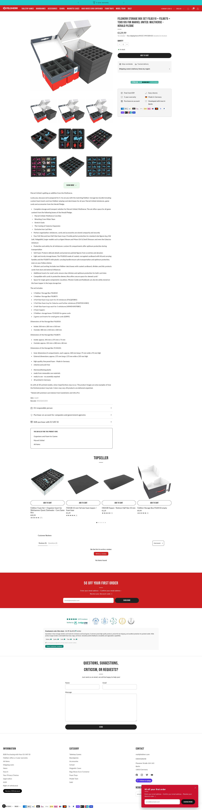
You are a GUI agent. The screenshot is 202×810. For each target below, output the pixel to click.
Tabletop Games (27, 8)
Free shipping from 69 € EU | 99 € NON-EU (140, 36)
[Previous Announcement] (78, 2)
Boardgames (41, 8)
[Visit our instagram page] (141, 774)
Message (68, 692)
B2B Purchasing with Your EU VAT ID (16, 754)
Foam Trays (109, 8)
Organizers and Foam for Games (45, 436)
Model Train (121, 8)
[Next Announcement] (123, 2)
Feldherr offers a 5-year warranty (15, 758)
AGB (5, 782)
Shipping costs (8, 765)
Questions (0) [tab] (52, 543)
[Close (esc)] (195, 788)
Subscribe (188, 802)
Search (5, 772)
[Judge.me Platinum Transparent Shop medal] (113, 621)
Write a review (101, 554)
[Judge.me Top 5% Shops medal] (131, 621)
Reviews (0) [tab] (43, 543)
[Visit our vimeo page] (146, 774)
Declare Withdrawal (12, 791)
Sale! (130, 8)
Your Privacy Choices (11, 775)
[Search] (188, 9)
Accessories (52, 8)
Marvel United (39, 440)
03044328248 (141, 759)
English (178, 9)
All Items (6, 761)
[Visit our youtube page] (151, 774)
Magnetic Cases (73, 8)
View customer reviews (54, 646)
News (5, 768)
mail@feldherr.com (143, 754)
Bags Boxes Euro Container (79, 772)
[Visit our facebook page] (136, 774)
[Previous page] (30, 482)
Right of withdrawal (10, 786)
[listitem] (101, 2)
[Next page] (171, 482)
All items (37, 444)
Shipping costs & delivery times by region (134, 69)
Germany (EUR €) (166, 9)
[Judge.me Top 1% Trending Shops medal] (122, 621)
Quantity (120, 41)
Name (67, 683)
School (62, 8)
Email (105, 683)
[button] (4, 806)
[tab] (96, 522)
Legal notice (7, 779)
